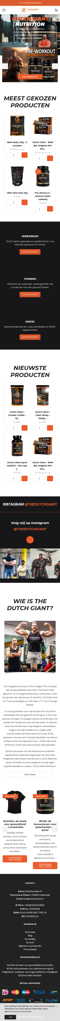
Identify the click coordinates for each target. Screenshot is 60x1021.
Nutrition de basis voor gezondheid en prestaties (15, 824)
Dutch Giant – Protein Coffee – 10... (17, 415)
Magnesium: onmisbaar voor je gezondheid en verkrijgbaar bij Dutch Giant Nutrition (30, 974)
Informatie (10, 796)
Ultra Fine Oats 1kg (17, 193)
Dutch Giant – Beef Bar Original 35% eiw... (42, 145)
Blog (30, 935)
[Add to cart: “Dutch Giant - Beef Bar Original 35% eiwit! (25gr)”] (50, 158)
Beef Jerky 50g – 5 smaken (17, 144)
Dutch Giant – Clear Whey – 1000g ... (42, 415)
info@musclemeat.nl (33, 898)
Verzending (30, 939)
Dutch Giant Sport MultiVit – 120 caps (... (17, 465)
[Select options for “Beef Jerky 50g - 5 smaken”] (25, 155)
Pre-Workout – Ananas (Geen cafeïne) (43, 196)
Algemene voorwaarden (30, 945)
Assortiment (30, 252)
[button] (3, 3)
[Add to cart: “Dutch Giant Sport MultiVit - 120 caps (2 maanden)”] (25, 478)
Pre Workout (30, 76)
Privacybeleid (30, 949)
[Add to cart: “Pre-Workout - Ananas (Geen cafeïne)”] (50, 209)
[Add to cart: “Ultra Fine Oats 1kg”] (25, 202)
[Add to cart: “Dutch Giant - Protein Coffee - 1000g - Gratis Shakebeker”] (25, 428)
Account (30, 942)
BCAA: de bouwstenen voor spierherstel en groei (45, 825)
